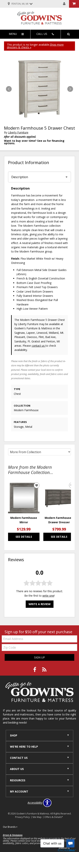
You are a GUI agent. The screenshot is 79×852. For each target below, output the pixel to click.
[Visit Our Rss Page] (44, 670)
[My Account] (64, 4)
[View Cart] (74, 4)
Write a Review (40, 604)
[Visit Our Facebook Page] (35, 670)
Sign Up (39, 657)
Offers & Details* (53, 817)
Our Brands (10, 827)
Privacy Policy (22, 817)
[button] (70, 89)
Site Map (37, 817)
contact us (38, 345)
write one (48, 595)
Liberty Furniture (18, 132)
